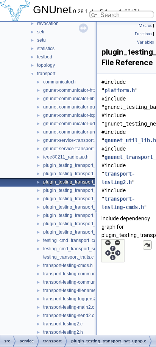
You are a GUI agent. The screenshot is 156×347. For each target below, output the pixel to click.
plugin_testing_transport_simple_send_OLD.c (90, 215)
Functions (143, 33)
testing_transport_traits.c (68, 257)
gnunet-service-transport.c (70, 140)
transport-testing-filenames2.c (73, 290)
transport (46, 73)
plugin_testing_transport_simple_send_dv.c (88, 207)
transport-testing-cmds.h (68, 265)
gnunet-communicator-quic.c (72, 107)
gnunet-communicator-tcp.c (71, 115)
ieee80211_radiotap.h (66, 157)
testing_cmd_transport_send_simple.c (82, 248)
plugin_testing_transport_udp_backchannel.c (89, 232)
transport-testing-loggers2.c (71, 298)
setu (41, 40)
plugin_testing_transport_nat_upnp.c (81, 182)
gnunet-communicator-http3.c (73, 90)
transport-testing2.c (63, 324)
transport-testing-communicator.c (76, 273)
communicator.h (59, 82)
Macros (145, 25)
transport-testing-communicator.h (77, 282)
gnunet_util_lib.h (130, 140)
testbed (44, 57)
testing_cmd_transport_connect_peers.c (84, 240)
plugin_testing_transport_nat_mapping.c (84, 173)
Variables (145, 42)
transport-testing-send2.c (68, 315)
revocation (48, 23)
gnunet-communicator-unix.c (72, 132)
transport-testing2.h (63, 332)
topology (46, 65)
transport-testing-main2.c (68, 307)
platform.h (120, 90)
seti (40, 32)
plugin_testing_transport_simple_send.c (84, 190)
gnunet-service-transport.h (70, 148)
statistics (46, 48)
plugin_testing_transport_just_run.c (79, 165)
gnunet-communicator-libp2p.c (74, 98)
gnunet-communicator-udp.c (72, 123)
